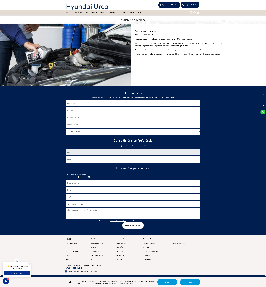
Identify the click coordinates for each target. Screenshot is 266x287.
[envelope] (198, 12)
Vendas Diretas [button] (90, 12)
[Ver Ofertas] (263, 88)
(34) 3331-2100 (191, 5)
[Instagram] (191, 12)
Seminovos (78, 12)
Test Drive (146, 247)
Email (92, 177)
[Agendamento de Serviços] (263, 100)
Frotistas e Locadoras (123, 239)
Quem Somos (147, 259)
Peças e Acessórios (149, 243)
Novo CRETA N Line (72, 251)
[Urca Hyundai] (87, 7)
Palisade (94, 247)
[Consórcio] (263, 94)
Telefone (83, 177)
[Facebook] (194, 12)
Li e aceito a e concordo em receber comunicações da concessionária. (134, 221)
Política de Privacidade (118, 221)
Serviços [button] (113, 12)
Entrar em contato (133, 225)
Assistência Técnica (149, 239)
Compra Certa (120, 255)
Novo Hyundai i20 (71, 243)
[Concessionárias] (263, 105)
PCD (92, 259)
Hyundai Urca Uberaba (169, 5)
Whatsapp (71, 177)
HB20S (68, 259)
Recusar (190, 282)
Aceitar (167, 282)
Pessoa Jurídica (121, 243)
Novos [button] (68, 12)
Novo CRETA (70, 247)
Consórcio (119, 251)
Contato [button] (139, 12)
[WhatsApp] (263, 112)
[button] (263, 112)
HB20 (68, 255)
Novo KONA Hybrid (97, 243)
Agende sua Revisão (127, 12)
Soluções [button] (102, 12)
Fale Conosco (176, 239)
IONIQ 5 (93, 239)
